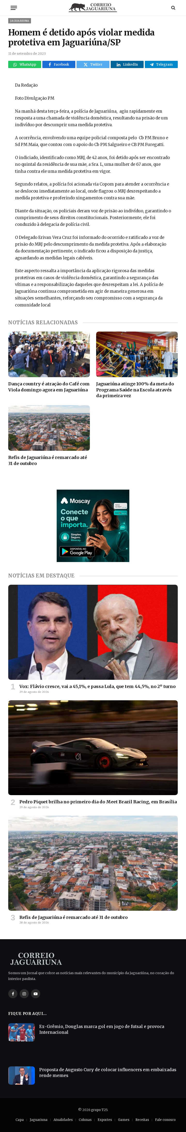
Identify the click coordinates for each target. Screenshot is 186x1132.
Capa (20, 1120)
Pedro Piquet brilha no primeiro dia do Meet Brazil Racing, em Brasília (98, 802)
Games (123, 1120)
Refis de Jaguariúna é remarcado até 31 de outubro (47, 460)
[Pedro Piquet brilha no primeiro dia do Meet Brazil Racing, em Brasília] (93, 747)
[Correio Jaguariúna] (93, 7)
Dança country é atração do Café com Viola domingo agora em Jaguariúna (49, 386)
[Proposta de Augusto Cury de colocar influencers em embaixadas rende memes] (21, 1075)
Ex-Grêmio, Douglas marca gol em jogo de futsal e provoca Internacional (101, 1029)
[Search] (172, 7)
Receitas (142, 1120)
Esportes (105, 1120)
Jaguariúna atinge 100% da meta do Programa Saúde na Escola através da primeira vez (135, 389)
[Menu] (14, 7)
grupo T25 (99, 1110)
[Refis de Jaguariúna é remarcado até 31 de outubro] (49, 428)
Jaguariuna (19, 20)
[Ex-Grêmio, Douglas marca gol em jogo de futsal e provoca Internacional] (21, 1032)
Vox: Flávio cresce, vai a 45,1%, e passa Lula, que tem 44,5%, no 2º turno (97, 686)
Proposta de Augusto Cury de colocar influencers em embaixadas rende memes (107, 1072)
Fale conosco (165, 1120)
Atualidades (63, 1120)
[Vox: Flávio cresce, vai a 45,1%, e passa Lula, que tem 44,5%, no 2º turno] (93, 632)
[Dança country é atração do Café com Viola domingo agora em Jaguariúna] (49, 354)
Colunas (85, 1120)
